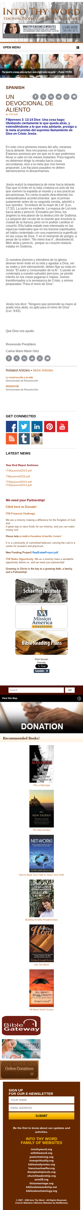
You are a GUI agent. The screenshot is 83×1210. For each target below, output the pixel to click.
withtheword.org (41, 1152)
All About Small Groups (42, 1009)
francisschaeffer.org (41, 1168)
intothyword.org (41, 1149)
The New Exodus (42, 830)
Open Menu (12, 47)
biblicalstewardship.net (41, 1187)
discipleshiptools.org (41, 1171)
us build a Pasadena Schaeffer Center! (40, 536)
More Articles (43, 370)
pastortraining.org (41, 1156)
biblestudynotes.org (41, 1164)
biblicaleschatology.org (41, 1190)
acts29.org (41, 1179)
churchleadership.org (41, 1175)
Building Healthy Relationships (41, 919)
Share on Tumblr (41, 671)
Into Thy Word (41, 964)
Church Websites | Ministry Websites (34, 1203)
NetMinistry (61, 1203)
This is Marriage (41, 785)
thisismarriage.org (41, 1183)
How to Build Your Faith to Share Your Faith (41, 875)
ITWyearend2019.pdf (19, 470)
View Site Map (9, 698)
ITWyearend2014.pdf (19, 485)
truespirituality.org (41, 1160)
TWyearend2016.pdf (18, 476)
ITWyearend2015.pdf (19, 481)
